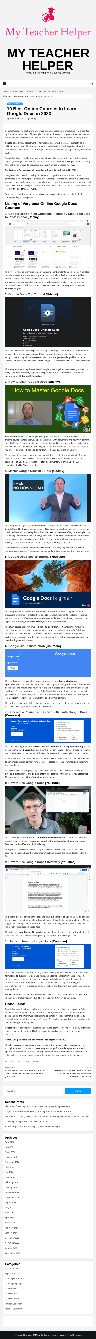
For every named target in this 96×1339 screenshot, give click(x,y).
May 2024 (9, 1172)
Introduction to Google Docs (30, 941)
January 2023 (11, 1232)
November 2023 (12, 1197)
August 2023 (10, 1202)
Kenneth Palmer (17, 118)
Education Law (11, 1268)
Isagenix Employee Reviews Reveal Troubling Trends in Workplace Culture (38, 1111)
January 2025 (11, 1157)
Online (38, 1062)
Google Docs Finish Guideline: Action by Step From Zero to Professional (47, 215)
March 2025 (10, 1152)
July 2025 (9, 1147)
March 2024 (10, 1177)
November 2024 (12, 1162)
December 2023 (12, 1192)
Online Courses (15, 104)
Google (26, 1062)
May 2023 (9, 1212)
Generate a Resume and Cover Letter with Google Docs (47, 712)
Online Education (12, 1298)
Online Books (11, 1288)
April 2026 (9, 1142)
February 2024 (11, 1182)
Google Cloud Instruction (26, 646)
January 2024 (11, 1187)
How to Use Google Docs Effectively (34, 862)
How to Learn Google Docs (27, 381)
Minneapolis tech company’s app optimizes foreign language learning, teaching (72, 1072)
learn (32, 1062)
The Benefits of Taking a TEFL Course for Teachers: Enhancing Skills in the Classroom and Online (47, 1116)
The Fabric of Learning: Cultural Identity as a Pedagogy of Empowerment (37, 1106)
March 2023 (10, 1222)
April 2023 (9, 1217)
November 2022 (12, 1242)
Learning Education (13, 1278)
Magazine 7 (64, 1335)
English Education (13, 1273)
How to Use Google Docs (26, 783)
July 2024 (9, 1167)
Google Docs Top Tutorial (26, 294)
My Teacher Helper (48, 59)
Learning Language (13, 1283)
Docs (20, 1062)
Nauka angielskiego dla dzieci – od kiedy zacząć (26, 1121)
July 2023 (9, 1207)
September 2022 (12, 1253)
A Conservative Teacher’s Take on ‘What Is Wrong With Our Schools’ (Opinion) (25, 1072)
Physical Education (13, 1303)
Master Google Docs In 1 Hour (29, 471)
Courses (13, 1062)
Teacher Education (13, 1308)
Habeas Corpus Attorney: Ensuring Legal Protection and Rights (33, 1126)
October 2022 (11, 1248)
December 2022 (12, 1237)
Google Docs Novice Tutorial (28, 556)
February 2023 (11, 1227)
